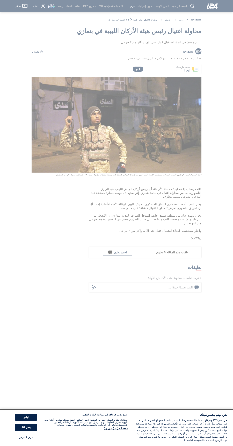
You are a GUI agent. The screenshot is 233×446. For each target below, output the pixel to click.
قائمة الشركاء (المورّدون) (116, 428)
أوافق (26, 417)
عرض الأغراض (26, 437)
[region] (116, 427)
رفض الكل (26, 427)
